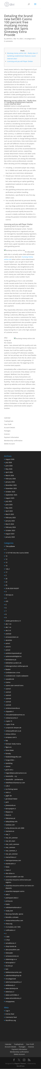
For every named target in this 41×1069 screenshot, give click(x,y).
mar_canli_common (12, 844)
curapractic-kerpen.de (13, 728)
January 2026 (10, 482)
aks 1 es (8, 627)
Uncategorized (29, 39)
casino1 (8, 689)
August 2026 (10, 459)
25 (6, 585)
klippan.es (9, 812)
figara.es (9, 747)
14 (6, 566)
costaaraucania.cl (12, 718)
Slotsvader (9, 953)
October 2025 (10, 492)
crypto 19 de (10, 724)
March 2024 (10, 524)
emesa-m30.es (11, 734)
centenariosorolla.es (13, 708)
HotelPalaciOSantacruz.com (15, 783)
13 (6, 562)
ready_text (9, 911)
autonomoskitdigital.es (14, 656)
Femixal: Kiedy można (13, 744)
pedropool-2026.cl (12, 898)
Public (8, 904)
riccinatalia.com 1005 (13, 927)
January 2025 (10, 521)
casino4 (8, 698)
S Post (8, 940)
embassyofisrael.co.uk (13, 731)
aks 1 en (8, 624)
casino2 (8, 692)
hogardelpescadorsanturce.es (16, 773)
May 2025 (9, 508)
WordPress (20, 1066)
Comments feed (11, 1017)
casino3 (8, 695)
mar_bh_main (10, 841)
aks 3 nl (8, 630)
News (7, 867)
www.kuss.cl (10, 992)
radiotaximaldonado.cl (13, 907)
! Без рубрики (10, 546)
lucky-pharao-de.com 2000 (15, 828)
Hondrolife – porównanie (14, 779)
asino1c (8, 647)
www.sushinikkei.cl (12, 995)
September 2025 (11, 495)
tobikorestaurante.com (14, 972)
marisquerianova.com (13, 860)
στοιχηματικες (10, 1001)
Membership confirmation (13, 441)
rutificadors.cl (10, 930)
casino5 (8, 702)
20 (6, 579)
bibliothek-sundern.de (13, 663)
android (8, 634)
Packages (7, 431)
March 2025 (10, 514)
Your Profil (7, 424)
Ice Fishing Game (12, 789)
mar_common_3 (11, 851)
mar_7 (8, 834)
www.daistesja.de (12, 988)
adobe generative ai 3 (13, 621)
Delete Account (9, 444)
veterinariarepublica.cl (14, 982)
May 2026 (9, 469)
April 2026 (9, 472)
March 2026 (10, 475)
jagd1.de (9, 796)
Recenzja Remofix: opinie (14, 914)
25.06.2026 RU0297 (12, 588)
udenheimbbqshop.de (13, 975)
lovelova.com (10, 825)
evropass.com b (11, 737)
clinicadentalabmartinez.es (15, 715)
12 (6, 559)
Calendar (7, 418)
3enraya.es (9, 595)
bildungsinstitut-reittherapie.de (17, 666)
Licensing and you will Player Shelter (20, 61)
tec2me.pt (9, 966)
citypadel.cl (10, 711)
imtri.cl (8, 792)
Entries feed (10, 1014)
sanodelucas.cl (11, 943)
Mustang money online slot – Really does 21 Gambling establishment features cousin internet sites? (22, 56)
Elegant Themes (20, 1063)
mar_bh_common (12, 838)
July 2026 (9, 462)
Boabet (8, 669)
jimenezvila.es (11, 805)
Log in (8, 1011)
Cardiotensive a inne (13, 673)
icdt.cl (8, 786)
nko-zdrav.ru (10, 873)
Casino (8, 682)
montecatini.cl (11, 864)
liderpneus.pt (10, 818)
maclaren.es (10, 831)
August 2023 (10, 534)
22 (6, 582)
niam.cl (8, 870)
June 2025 (9, 505)
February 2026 (11, 479)
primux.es (9, 901)
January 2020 (10, 537)
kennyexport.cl (11, 809)
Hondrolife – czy (11, 776)
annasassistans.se (12, 637)
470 (7, 601)
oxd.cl (8, 894)
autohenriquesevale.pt (14, 653)
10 (6, 556)
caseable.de (10, 679)
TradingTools (8, 421)
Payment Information (11, 437)
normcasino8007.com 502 (15, 877)
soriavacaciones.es (12, 956)
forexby (8, 753)
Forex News (10, 750)
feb (7, 741)
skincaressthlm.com (13, 950)
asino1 (8, 643)
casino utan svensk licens (14, 685)
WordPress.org (11, 1020)
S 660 (7, 937)
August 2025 (10, 498)
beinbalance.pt (11, 660)
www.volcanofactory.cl (13, 998)
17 (6, 572)
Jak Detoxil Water (11, 799)
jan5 (7, 802)
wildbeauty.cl (10, 985)
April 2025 (9, 511)
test (7, 969)
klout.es (8, 815)
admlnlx (9, 39)
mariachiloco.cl (11, 857)
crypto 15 (9, 721)
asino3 (8, 650)
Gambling (9, 763)
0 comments (8, 41)
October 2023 (10, 530)
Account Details (9, 428)
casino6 (8, 705)
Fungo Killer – (10, 760)
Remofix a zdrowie (12, 917)
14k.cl (8, 569)
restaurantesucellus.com (14, 920)
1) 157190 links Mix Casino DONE (17, 553)
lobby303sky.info (11, 822)
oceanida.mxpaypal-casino (15, 891)
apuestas (9, 640)
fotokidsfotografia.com (13, 757)
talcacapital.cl (10, 963)
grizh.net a (9, 770)
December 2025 (11, 485)
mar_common (10, 847)
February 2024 (11, 527)
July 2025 (9, 501)
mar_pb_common (12, 854)
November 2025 (11, 488)
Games (8, 766)
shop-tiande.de (11, 946)
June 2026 (9, 466)
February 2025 (11, 518)
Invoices (7, 434)
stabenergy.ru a (11, 959)
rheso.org (9, 924)
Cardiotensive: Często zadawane (17, 676)
